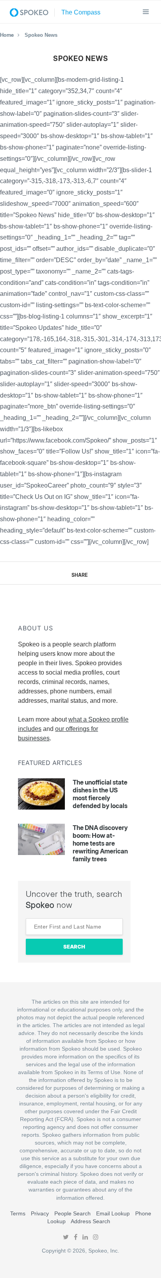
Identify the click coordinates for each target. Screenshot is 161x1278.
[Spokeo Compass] (79, 12)
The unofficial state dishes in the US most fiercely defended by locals (100, 794)
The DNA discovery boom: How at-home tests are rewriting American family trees (100, 843)
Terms (17, 1213)
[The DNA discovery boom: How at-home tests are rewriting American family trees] (41, 839)
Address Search (90, 1221)
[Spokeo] (32, 12)
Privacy (40, 1213)
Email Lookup (113, 1213)
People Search (72, 1213)
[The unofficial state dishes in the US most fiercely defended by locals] (41, 794)
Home (7, 35)
